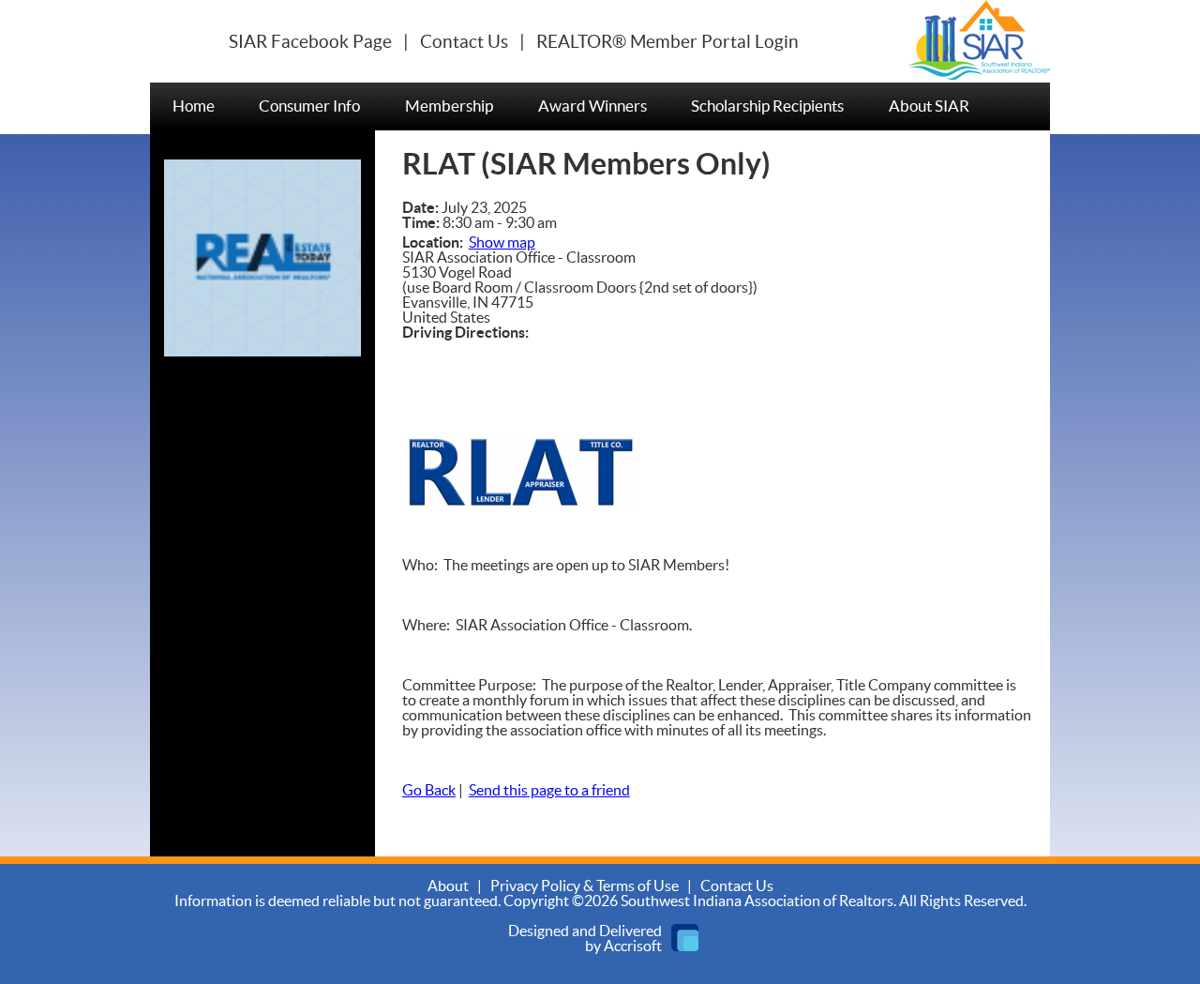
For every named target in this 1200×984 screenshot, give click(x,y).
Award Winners (592, 106)
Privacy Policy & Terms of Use (584, 886)
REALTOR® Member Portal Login (667, 42)
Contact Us (464, 42)
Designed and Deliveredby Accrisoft (585, 939)
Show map (502, 242)
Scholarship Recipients (767, 106)
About (448, 886)
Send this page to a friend (549, 790)
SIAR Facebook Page (310, 42)
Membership (449, 106)
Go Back (429, 790)
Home (193, 106)
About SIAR (929, 106)
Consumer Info (309, 106)
